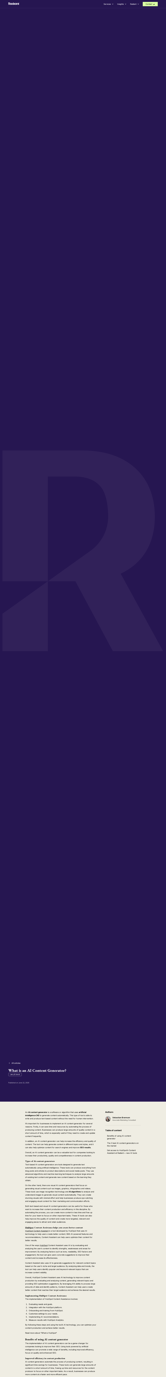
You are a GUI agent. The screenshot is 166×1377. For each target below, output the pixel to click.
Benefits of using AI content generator (119, 1137)
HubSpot (29, 1227)
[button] (108, 4)
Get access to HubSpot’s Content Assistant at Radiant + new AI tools (122, 1151)
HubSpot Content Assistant (37, 1231)
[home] (13, 3)
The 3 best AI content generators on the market (123, 1144)
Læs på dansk (15, 1074)
